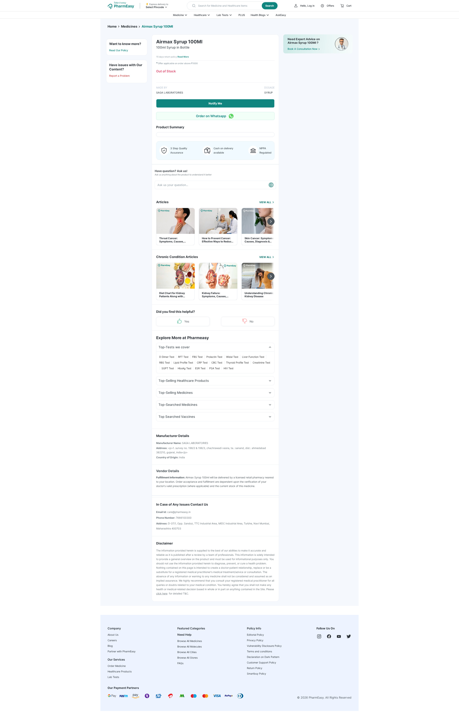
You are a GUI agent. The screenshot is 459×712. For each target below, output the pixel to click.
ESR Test (200, 368)
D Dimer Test (166, 356)
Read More (183, 56)
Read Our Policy (118, 50)
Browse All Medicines (189, 640)
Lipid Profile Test (183, 362)
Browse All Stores (187, 657)
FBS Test (197, 356)
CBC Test (216, 362)
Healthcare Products (120, 671)
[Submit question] (271, 184)
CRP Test (202, 362)
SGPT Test (168, 368)
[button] (232, 5)
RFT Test (183, 356)
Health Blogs (258, 14)
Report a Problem (119, 75)
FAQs (180, 663)
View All (265, 202)
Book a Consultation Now (303, 48)
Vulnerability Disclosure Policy (264, 645)
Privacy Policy (255, 640)
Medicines (129, 26)
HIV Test (228, 368)
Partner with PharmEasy (122, 651)
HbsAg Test (184, 368)
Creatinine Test (261, 362)
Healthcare (200, 14)
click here (161, 593)
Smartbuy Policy (256, 673)
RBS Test (164, 362)
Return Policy (254, 668)
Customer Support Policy (261, 662)
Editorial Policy (255, 634)
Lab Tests (222, 14)
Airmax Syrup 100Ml (157, 26)
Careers (112, 640)
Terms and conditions (259, 651)
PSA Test (214, 368)
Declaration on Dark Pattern (263, 656)
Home (112, 26)
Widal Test (232, 356)
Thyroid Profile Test (237, 362)
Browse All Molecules (189, 646)
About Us (113, 634)
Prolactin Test (214, 356)
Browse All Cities (187, 652)
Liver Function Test (253, 356)
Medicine (178, 14)
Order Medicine (117, 665)
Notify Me (215, 103)
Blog (110, 645)
